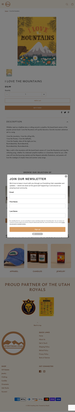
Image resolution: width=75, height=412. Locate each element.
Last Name (13, 211)
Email (12, 192)
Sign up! (37, 229)
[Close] (66, 176)
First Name (14, 202)
